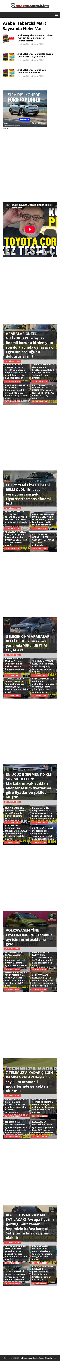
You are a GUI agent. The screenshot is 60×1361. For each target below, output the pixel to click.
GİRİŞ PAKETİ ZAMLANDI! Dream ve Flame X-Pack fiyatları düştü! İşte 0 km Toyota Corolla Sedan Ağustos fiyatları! (43, 370)
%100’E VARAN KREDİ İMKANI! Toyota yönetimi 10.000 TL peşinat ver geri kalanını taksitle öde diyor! (16, 1253)
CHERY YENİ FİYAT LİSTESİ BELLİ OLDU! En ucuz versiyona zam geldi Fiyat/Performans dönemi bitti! (28, 494)
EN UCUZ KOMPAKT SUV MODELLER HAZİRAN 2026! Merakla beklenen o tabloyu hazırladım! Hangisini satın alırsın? (42, 1251)
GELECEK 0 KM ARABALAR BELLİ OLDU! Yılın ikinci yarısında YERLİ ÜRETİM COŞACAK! (28, 643)
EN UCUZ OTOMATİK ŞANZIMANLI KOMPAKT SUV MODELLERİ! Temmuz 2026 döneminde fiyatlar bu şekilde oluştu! (16, 831)
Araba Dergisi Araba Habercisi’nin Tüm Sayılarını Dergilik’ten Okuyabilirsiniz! (35, 38)
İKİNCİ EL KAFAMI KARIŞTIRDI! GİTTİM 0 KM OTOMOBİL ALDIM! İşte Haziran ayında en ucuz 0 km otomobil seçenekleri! (16, 1104)
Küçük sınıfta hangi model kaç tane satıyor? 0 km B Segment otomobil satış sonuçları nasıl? (43, 833)
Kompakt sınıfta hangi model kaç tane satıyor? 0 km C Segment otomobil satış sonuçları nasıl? (43, 813)
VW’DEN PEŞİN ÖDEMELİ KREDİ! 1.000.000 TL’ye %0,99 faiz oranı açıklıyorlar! (43, 539)
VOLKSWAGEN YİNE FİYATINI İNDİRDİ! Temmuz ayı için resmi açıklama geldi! (29, 937)
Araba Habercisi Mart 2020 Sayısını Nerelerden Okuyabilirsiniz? (35, 55)
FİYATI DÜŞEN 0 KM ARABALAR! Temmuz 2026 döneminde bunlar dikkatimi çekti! (16, 813)
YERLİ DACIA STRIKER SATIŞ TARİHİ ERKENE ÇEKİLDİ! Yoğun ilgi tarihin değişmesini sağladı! (43, 666)
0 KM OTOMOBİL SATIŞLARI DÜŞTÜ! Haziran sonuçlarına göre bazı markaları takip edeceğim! (42, 980)
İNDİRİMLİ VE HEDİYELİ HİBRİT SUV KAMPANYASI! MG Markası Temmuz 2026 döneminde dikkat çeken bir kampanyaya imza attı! (15, 662)
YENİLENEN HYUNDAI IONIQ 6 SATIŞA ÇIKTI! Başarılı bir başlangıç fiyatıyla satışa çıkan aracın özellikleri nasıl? (16, 538)
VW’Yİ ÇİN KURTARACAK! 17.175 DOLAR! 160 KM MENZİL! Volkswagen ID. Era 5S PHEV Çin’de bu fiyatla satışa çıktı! (43, 390)
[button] (56, 14)
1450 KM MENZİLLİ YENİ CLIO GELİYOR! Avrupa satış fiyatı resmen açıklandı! (15, 1275)
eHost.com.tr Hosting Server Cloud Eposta (38, 1358)
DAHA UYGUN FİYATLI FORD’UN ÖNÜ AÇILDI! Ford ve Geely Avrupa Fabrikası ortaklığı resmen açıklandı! (43, 519)
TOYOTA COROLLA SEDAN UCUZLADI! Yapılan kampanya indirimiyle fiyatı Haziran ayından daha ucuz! (16, 685)
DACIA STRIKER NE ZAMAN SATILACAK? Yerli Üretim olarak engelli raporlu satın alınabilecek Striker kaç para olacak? (15, 371)
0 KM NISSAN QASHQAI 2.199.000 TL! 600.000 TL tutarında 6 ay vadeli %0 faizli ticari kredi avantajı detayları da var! (16, 516)
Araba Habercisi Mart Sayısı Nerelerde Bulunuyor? (31, 71)
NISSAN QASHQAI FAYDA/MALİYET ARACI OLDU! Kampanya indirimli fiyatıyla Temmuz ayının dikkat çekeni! (16, 959)
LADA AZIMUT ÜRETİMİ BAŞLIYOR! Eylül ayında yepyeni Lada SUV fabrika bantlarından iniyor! (42, 1127)
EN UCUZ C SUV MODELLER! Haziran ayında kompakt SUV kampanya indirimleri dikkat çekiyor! (16, 1127)
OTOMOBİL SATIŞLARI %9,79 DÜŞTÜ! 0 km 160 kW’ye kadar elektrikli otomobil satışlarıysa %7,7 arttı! (16, 979)
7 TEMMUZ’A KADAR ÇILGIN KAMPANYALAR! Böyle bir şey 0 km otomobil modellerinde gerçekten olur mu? (29, 1081)
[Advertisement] (30, 166)
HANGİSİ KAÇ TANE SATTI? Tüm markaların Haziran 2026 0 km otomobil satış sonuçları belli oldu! (42, 959)
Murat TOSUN (39, 44)
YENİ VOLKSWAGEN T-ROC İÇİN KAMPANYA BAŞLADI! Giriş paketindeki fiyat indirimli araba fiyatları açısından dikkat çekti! (43, 1271)
